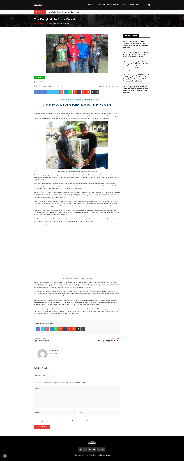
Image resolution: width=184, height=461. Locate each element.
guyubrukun (54, 350)
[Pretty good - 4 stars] (40, 382)
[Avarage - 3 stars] (38, 382)
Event (109, 4)
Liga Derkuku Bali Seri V (42, 341)
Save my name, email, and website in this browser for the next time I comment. (63, 421)
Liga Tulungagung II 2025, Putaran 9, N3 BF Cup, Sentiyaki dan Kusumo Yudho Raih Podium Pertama (136, 55)
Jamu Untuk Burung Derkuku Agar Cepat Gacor (63, 12)
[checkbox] (5, 456)
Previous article (40, 338)
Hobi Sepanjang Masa (103, 455)
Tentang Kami (100, 4)
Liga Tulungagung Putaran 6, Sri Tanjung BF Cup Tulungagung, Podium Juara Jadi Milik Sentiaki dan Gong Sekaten (136, 89)
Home (37, 23)
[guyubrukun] (50, 86)
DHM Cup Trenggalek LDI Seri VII (109, 341)
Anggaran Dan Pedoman (130, 4)
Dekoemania (44, 23)
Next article (115, 338)
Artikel (116, 4)
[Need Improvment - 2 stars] (36, 382)
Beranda (90, 4)
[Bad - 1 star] (34, 382)
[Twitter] (43, 329)
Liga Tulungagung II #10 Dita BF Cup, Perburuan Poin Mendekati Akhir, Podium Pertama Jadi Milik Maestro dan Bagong (136, 45)
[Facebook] (38, 329)
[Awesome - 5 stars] (41, 382)
